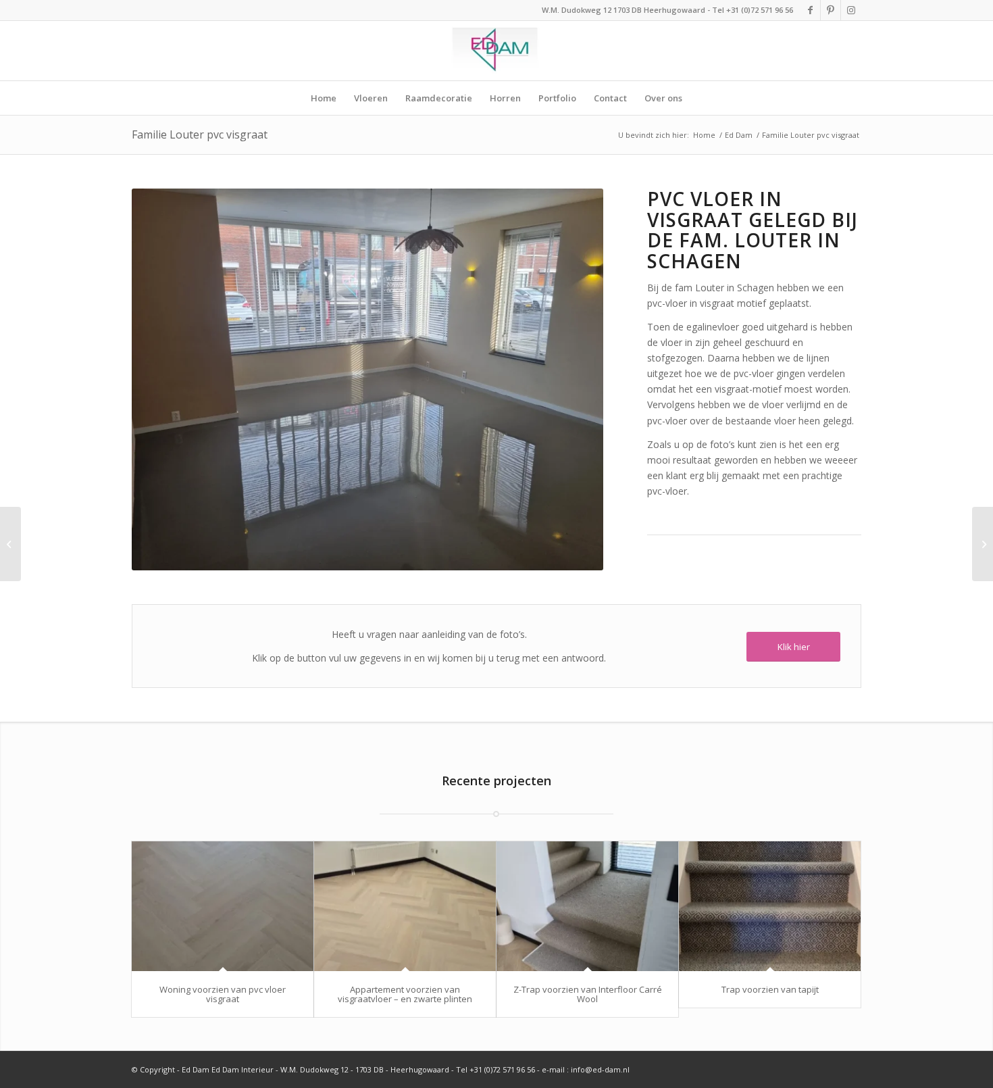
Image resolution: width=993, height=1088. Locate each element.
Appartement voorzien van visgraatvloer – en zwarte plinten (405, 994)
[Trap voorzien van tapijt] (770, 905)
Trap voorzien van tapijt (770, 989)
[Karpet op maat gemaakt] (982, 544)
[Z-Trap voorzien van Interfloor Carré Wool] (587, 905)
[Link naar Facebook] (810, 10)
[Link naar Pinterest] (830, 10)
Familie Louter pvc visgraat (200, 134)
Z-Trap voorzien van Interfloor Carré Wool (587, 994)
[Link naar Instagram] (851, 10)
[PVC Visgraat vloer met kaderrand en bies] (10, 544)
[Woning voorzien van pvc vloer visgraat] (222, 905)
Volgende (573, 379)
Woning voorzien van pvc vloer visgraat (222, 994)
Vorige (162, 379)
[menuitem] (323, 98)
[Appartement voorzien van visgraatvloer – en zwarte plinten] (405, 905)
